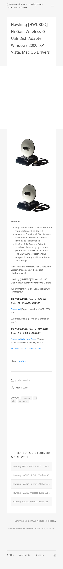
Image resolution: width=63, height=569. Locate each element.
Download (16, 309)
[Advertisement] (31, 97)
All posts (26, 555)
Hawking (22, 360)
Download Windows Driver (23, 338)
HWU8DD (23, 401)
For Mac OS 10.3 (19, 348)
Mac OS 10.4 (35, 348)
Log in (41, 555)
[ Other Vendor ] (23, 380)
